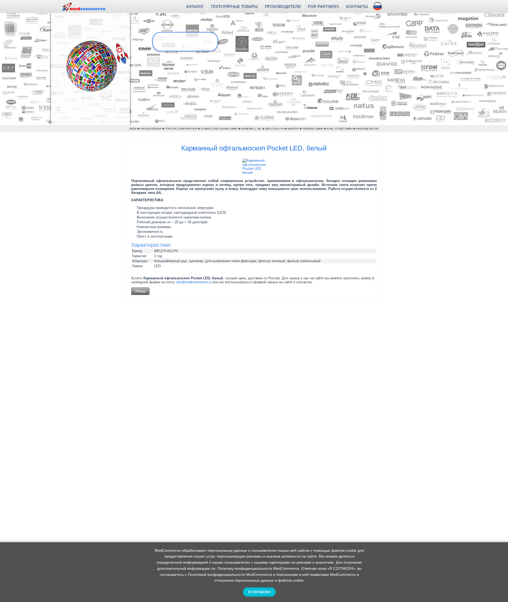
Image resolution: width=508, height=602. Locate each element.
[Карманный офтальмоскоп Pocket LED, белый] (254, 173)
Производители (283, 6)
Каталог (195, 6)
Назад (140, 291)
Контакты (357, 6)
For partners (323, 6)
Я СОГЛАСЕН (259, 592)
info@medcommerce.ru (194, 282)
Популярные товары (234, 6)
